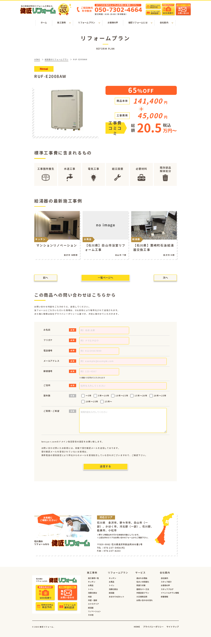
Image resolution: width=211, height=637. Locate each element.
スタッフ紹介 (166, 581)
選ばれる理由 (141, 578)
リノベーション (94, 611)
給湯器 (90, 607)
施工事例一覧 (93, 578)
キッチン (91, 581)
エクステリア (93, 604)
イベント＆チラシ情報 (170, 593)
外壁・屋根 (92, 600)
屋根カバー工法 (142, 589)
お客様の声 (113, 23)
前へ (45, 277)
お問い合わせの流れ (144, 600)
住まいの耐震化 (142, 581)
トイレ (90, 589)
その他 (90, 615)
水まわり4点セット (116, 596)
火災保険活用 (141, 596)
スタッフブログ (167, 589)
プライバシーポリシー (153, 626)
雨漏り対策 (140, 585)
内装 (90, 596)
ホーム (44, 23)
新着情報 (164, 596)
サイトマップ (172, 626)
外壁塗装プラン (142, 593)
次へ (165, 277)
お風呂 (90, 585)
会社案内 (164, 578)
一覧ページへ (105, 277)
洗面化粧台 (92, 593)
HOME (137, 626)
